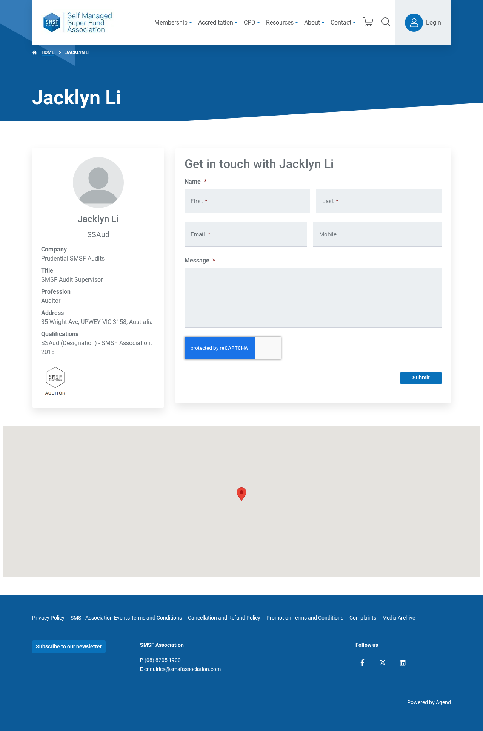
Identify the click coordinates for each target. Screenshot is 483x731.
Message (200, 260)
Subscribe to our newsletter (69, 646)
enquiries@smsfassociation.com (182, 669)
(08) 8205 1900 (163, 660)
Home (48, 52)
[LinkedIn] (402, 662)
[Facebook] (362, 662)
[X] (382, 662)
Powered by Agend (429, 702)
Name (195, 181)
